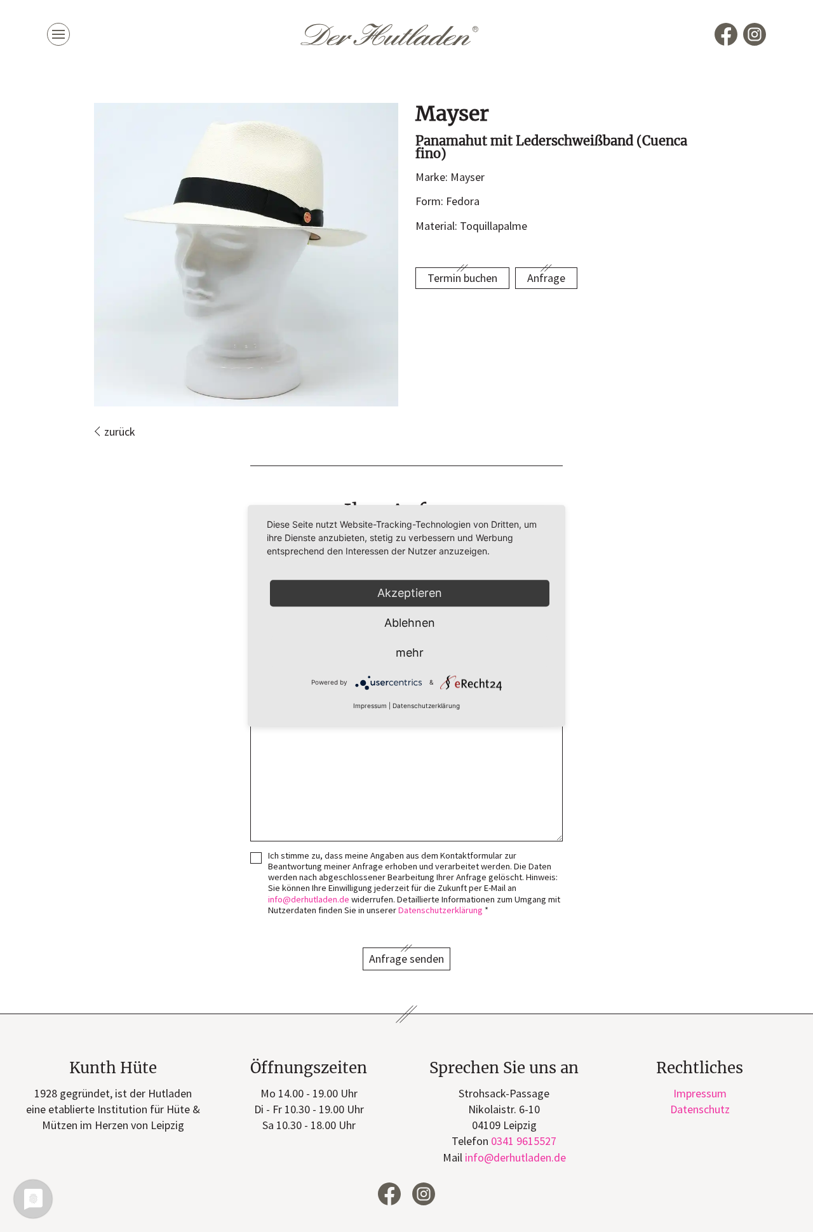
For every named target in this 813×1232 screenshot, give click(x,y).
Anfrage (546, 278)
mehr (410, 652)
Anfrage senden (406, 958)
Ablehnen (409, 622)
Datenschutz (700, 1109)
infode (308, 899)
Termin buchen (462, 278)
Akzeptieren (409, 592)
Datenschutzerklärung (440, 910)
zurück (119, 431)
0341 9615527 (523, 1141)
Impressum (700, 1093)
